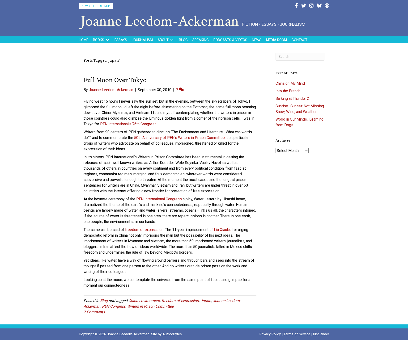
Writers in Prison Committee (150, 306)
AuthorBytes (172, 334)
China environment (144, 300)
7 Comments (94, 312)
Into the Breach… (289, 91)
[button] (96, 6)
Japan (205, 300)
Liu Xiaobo (222, 229)
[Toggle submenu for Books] (107, 40)
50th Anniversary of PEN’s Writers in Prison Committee (179, 137)
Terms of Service (297, 334)
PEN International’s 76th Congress (128, 124)
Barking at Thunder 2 (292, 98)
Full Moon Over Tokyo (115, 80)
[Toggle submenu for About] (172, 40)
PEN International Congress (159, 199)
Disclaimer (321, 334)
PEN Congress (114, 306)
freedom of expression (144, 229)
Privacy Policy (270, 334)
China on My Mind (290, 83)
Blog (104, 300)
